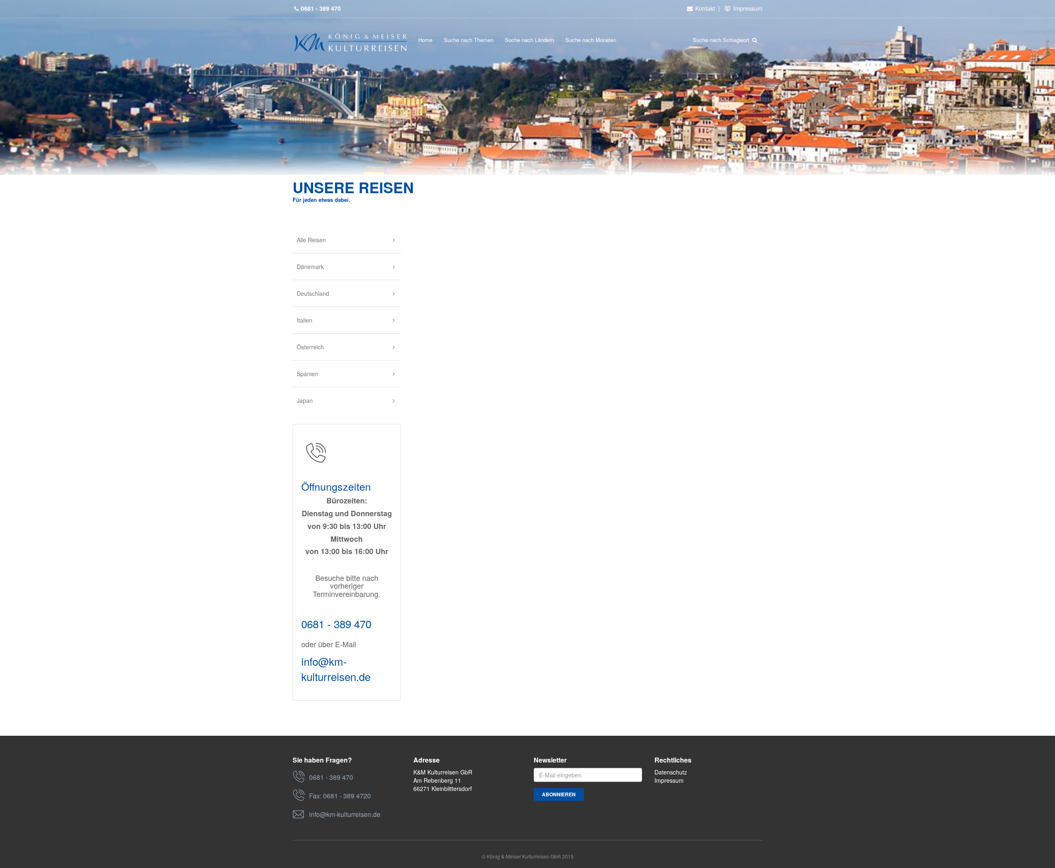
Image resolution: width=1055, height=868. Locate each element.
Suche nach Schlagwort (722, 40)
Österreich (310, 347)
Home (425, 40)
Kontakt (704, 8)
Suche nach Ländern (529, 40)
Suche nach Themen (468, 40)
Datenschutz (670, 772)
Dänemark (310, 266)
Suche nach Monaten (590, 40)
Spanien (307, 374)
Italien (304, 320)
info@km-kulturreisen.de (335, 668)
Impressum (746, 8)
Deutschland (313, 293)
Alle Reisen (311, 240)
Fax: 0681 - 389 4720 (340, 795)
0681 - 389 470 (336, 623)
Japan (305, 400)
